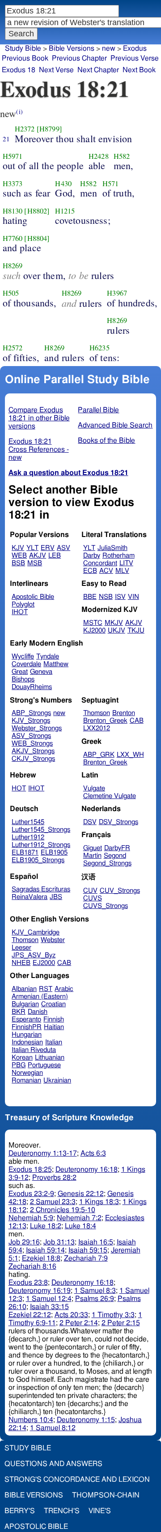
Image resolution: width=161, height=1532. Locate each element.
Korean (22, 1057)
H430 (63, 183)
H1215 (65, 211)
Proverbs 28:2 (54, 1177)
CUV (90, 890)
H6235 (99, 348)
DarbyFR (117, 848)
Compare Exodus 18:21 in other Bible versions (39, 418)
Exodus (135, 48)
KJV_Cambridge (35, 932)
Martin (92, 855)
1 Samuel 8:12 (53, 1428)
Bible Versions (71, 48)
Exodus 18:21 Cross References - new (38, 449)
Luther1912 (28, 837)
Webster (53, 940)
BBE (90, 597)
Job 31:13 (59, 1242)
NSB (106, 597)
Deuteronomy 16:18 (86, 1169)
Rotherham (118, 555)
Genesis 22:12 (81, 1193)
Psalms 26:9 (94, 1298)
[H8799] (49, 129)
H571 (110, 183)
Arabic (64, 989)
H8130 (13, 211)
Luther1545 (28, 822)
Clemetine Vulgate (109, 796)
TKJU (135, 630)
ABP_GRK (98, 754)
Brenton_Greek (105, 720)
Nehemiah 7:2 (79, 1218)
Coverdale (26, 664)
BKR (18, 1011)
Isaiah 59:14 (45, 1250)
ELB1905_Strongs (38, 860)
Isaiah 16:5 (95, 1242)
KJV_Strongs (31, 720)
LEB (54, 555)
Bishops (23, 679)
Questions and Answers (53, 1463)
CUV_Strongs (120, 890)
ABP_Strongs (31, 713)
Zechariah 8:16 (32, 1266)
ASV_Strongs (31, 736)
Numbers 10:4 (30, 1419)
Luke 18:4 (80, 1226)
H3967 (117, 293)
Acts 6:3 (93, 1153)
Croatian (53, 1004)
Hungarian (27, 1034)
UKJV (116, 630)
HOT (19, 788)
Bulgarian (25, 1004)
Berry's (19, 1511)
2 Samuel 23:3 (53, 1201)
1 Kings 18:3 (99, 1201)
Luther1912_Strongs (41, 845)
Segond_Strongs (107, 863)
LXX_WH (130, 754)
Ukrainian (57, 1080)
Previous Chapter (79, 58)
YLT (32, 548)
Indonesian (27, 1042)
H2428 (99, 156)
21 (6, 138)
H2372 (25, 129)
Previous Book (25, 58)
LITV (126, 563)
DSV (90, 822)
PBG (18, 1065)
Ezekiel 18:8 (41, 1258)
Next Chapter (98, 70)
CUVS (92, 898)
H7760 (13, 238)
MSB (34, 563)
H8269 (13, 266)
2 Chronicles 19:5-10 (62, 1209)
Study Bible (23, 48)
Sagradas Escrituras (41, 889)
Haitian (54, 1027)
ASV (63, 548)
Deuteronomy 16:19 (39, 1290)
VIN (133, 597)
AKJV (37, 555)
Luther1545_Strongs (41, 829)
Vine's (100, 1511)
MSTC (92, 623)
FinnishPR (27, 1027)
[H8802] (37, 211)
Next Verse (56, 70)
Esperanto (26, 1019)
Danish (37, 1011)
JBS (56, 897)
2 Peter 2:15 (121, 1323)
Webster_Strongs (37, 728)
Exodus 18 (18, 70)
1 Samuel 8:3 (95, 1290)
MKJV (114, 623)
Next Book (139, 70)
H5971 (13, 156)
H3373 (13, 183)
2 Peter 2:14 (78, 1323)
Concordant (100, 563)
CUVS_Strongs (105, 906)
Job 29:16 (24, 1242)
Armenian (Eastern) (40, 996)
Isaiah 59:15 (87, 1250)
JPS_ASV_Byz (33, 955)
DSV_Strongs (118, 822)
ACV (106, 570)
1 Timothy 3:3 (113, 1314)
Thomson (96, 713)
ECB (90, 570)
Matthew (55, 664)
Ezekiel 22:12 (29, 1314)
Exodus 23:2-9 (31, 1193)
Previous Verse (134, 58)
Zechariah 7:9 (86, 1258)
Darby (91, 555)
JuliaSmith (112, 548)
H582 (122, 156)
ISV (120, 597)
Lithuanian (49, 1057)
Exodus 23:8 (28, 1282)
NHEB (21, 963)
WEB (19, 555)
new (108, 48)
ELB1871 (25, 852)
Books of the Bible (106, 440)
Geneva (41, 671)
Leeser (21, 947)
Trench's (62, 1511)
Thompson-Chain (106, 1495)
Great (20, 671)
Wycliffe (23, 656)
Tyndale (47, 656)
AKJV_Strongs (33, 751)
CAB (137, 720)
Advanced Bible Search (115, 425)
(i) (19, 111)
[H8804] (37, 238)
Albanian (24, 989)
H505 (11, 293)
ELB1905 (54, 852)
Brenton (123, 713)
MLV (122, 570)
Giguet (92, 848)
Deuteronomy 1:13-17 (42, 1153)
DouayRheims (32, 687)
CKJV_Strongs (33, 758)
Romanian (26, 1080)
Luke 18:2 (45, 1226)
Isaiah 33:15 (49, 1306)
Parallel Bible (98, 410)
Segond (115, 855)
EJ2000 (44, 963)
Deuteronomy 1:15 (86, 1419)
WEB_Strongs (32, 743)
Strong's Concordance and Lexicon (77, 1479)
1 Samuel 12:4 (49, 1298)
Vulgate (94, 788)
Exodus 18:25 (30, 1169)
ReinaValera (29, 897)
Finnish (53, 1019)
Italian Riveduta (34, 1050)
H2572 (13, 348)
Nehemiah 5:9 (30, 1218)
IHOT (20, 612)
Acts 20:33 (71, 1314)
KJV (18, 548)
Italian (53, 1042)
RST (45, 989)
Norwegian (27, 1072)
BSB (18, 563)
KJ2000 (94, 630)
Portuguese (44, 1065)
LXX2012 (96, 728)
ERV (48, 548)
